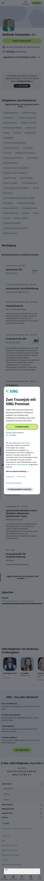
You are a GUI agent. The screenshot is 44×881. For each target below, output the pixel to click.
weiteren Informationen (19, 465)
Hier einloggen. (11, 435)
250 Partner (26, 443)
